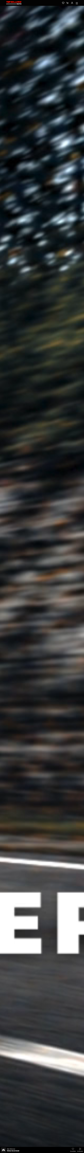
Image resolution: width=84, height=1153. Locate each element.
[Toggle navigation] (77, 3)
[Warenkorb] (67, 3)
